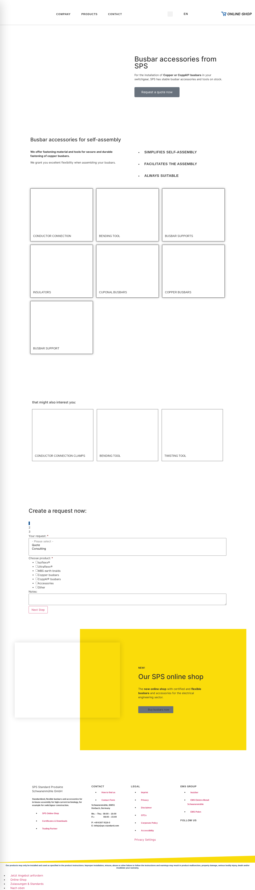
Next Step (38, 609)
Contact (115, 14)
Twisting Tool (175, 455)
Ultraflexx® (45, 566)
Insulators (42, 292)
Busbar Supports (179, 236)
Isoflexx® (44, 562)
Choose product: (41, 558)
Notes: (33, 591)
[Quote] (127, 545)
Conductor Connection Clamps (60, 455)
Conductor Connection (52, 236)
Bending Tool (109, 236)
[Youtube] (191, 827)
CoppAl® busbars (49, 579)
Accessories (46, 583)
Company (63, 14)
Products (89, 14)
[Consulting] (127, 548)
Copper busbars (48, 575)
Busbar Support (46, 348)
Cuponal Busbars (113, 292)
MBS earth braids (49, 570)
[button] (170, 14)
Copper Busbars (178, 292)
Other (41, 587)
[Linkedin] (183, 827)
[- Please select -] (127, 541)
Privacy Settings (145, 839)
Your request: (38, 536)
